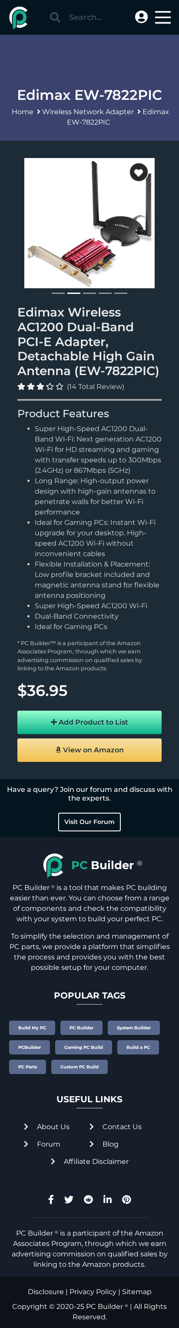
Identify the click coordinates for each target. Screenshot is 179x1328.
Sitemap (137, 1292)
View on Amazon (92, 750)
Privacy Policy (93, 1292)
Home (22, 112)
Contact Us (121, 1127)
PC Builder (104, 1306)
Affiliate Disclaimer (95, 1161)
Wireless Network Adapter (88, 112)
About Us (52, 1127)
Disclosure (46, 1292)
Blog (110, 1144)
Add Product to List (92, 722)
